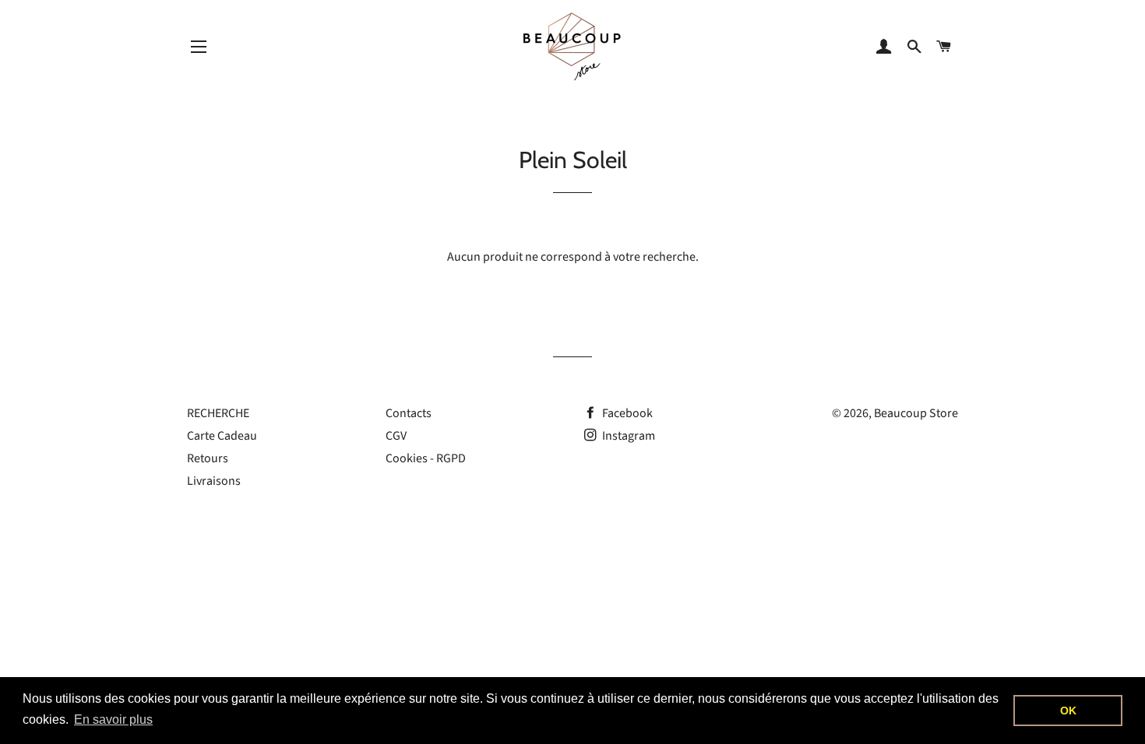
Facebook (626, 413)
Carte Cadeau (222, 435)
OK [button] (1068, 710)
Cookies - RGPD (426, 458)
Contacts (409, 413)
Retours (207, 458)
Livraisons (214, 481)
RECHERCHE (218, 413)
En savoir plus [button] (113, 719)
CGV (396, 435)
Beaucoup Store (916, 413)
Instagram (627, 435)
